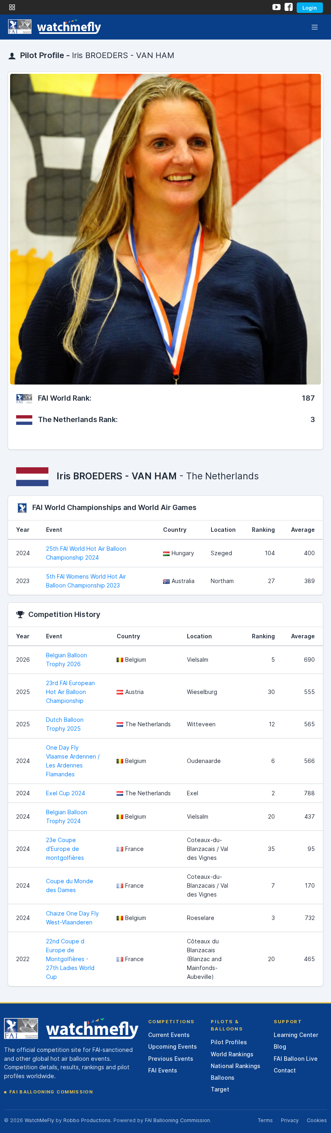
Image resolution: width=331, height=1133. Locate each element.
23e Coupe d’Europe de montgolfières (65, 848)
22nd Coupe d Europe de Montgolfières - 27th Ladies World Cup (70, 959)
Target (220, 1089)
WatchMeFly (39, 1120)
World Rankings (232, 1054)
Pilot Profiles (229, 1042)
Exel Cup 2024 (65, 793)
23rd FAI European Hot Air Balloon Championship (70, 691)
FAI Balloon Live (296, 1058)
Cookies (317, 1120)
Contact (285, 1070)
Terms (265, 1120)
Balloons (223, 1077)
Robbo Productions (87, 1120)
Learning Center (296, 1034)
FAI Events (162, 1070)
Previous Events (170, 1058)
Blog (280, 1046)
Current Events (169, 1034)
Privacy (290, 1120)
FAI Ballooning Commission (51, 1092)
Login (309, 7)
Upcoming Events (172, 1046)
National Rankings (235, 1065)
